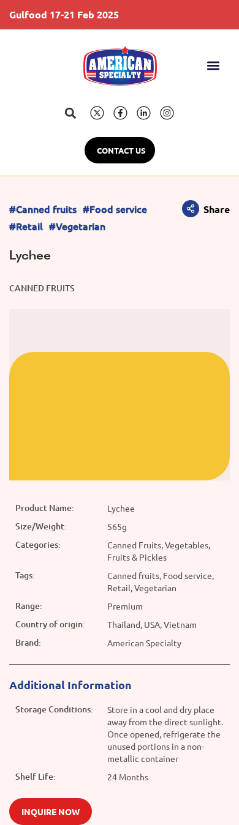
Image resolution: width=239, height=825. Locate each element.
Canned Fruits (42, 288)
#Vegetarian (77, 226)
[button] (213, 66)
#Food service (115, 209)
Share (216, 209)
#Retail (26, 226)
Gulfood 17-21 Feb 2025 (64, 14)
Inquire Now (50, 811)
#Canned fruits (43, 209)
